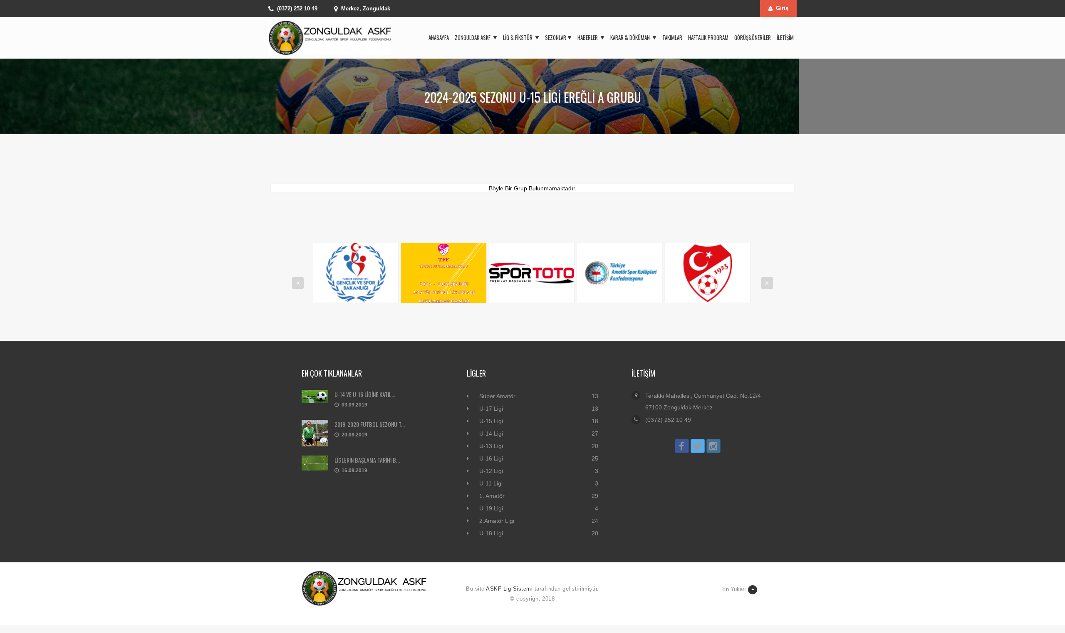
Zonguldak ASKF (473, 37)
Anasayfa (438, 37)
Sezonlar (555, 37)
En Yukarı (734, 589)
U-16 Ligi (491, 458)
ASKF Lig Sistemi (509, 589)
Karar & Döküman (630, 37)
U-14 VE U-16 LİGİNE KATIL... (364, 394)
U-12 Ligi (491, 471)
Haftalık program (708, 37)
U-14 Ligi (491, 433)
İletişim (785, 37)
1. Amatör (492, 496)
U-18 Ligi (491, 533)
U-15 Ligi (491, 421)
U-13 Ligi (491, 446)
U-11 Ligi (491, 483)
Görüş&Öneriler (752, 37)
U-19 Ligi (491, 508)
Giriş (782, 8)
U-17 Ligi (491, 408)
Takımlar (672, 37)
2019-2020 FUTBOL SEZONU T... (369, 424)
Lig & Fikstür (518, 37)
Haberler (588, 37)
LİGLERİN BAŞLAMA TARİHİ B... (367, 460)
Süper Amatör (497, 396)
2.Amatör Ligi (496, 520)
